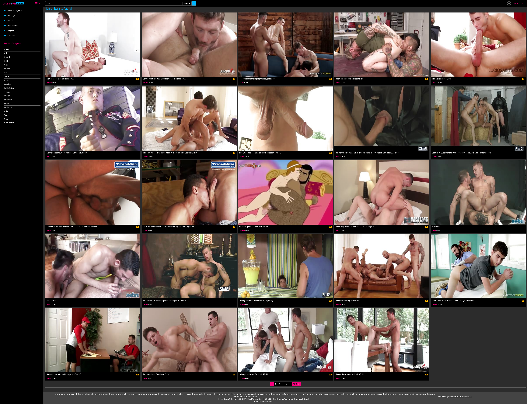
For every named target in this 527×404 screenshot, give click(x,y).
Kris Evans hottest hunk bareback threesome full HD (260, 153)
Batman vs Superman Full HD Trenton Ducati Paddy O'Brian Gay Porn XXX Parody (367, 153)
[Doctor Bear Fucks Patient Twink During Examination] (478, 266)
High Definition (9, 88)
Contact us (468, 397)
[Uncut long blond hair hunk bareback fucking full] (381, 192)
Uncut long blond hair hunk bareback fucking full (355, 226)
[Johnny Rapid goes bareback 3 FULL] (381, 340)
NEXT (295, 384)
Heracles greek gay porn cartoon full (253, 226)
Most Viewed (13, 25)
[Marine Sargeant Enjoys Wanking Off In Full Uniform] (92, 118)
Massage (7, 96)
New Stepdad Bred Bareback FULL (60, 79)
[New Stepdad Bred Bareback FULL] (92, 44)
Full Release (436, 226)
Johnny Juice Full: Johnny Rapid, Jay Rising (256, 300)
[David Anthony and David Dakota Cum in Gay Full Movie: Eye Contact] (189, 192)
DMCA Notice (246, 399)
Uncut (6, 119)
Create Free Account (457, 397)
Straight (6, 111)
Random (11, 20)
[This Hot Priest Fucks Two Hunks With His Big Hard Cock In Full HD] (189, 118)
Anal (5, 53)
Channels (11, 35)
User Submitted (9, 123)
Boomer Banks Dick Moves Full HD (349, 79)
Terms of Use (256, 399)
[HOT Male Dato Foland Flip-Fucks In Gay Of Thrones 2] (189, 266)
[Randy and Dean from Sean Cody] (189, 340)
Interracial (7, 92)
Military (6, 103)
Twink (6, 115)
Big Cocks (7, 69)
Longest (11, 30)
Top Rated (253, 397)
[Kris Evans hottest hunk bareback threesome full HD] (285, 118)
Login (447, 397)
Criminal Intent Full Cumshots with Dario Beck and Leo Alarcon (72, 226)
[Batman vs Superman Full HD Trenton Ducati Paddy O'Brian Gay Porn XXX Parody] (381, 118)
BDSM (6, 61)
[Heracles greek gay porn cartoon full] (285, 192)
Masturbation (8, 100)
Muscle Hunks (8, 107)
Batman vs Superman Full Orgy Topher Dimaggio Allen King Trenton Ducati (461, 153)
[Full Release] (478, 192)
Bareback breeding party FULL (347, 300)
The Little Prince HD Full (441, 79)
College (6, 76)
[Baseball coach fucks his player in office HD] (92, 340)
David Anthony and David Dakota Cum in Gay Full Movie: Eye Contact (170, 226)
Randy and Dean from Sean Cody (156, 374)
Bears (6, 65)
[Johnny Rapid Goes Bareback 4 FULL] (285, 340)
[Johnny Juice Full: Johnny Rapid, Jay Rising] (285, 266)
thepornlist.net (259, 401)
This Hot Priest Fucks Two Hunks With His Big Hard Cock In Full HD (170, 153)
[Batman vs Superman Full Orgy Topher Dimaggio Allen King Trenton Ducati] (478, 118)
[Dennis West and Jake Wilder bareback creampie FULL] (189, 44)
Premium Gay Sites (15, 11)
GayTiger (268, 401)
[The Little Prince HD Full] (478, 44)
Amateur (6, 49)
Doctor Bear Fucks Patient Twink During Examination (453, 300)
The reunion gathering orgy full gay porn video (257, 79)
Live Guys (11, 16)
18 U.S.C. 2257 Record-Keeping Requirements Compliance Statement (286, 399)
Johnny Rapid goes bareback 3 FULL (350, 374)
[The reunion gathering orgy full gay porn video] (285, 44)
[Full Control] (92, 266)
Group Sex (7, 84)
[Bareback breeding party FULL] (381, 266)
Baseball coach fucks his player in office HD (64, 374)
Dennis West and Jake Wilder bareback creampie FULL (164, 79)
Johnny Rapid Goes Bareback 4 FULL (253, 374)
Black (6, 73)
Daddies (6, 80)
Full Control (51, 300)
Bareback (7, 57)
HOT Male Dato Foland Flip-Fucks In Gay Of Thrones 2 (164, 300)
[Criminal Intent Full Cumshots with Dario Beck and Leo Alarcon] (92, 192)
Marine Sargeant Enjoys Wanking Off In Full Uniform (67, 153)
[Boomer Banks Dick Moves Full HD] (381, 44)
